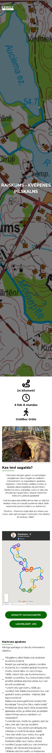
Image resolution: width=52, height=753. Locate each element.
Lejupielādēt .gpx (26, 624)
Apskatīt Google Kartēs (26, 615)
